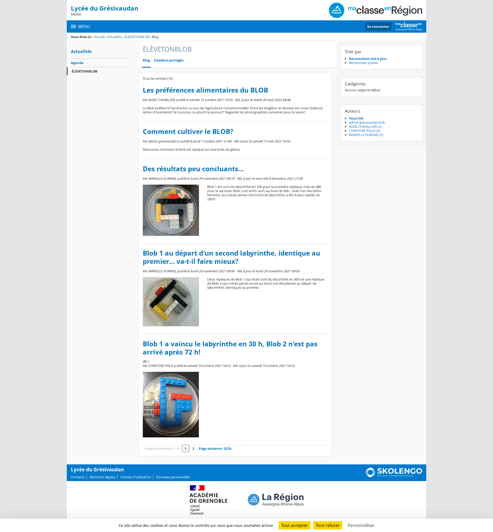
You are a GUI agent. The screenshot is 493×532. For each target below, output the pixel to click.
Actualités (114, 36)
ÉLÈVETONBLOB (137, 36)
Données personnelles (173, 477)
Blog (146, 60)
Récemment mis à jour (368, 59)
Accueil (99, 36)
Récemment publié (363, 63)
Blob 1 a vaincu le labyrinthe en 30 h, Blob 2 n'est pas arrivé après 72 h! (230, 348)
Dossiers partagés (168, 60)
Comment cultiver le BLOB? (188, 131)
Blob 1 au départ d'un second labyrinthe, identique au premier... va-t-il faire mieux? (231, 257)
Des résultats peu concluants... (193, 168)
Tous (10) (356, 118)
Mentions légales (102, 477)
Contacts (77, 477)
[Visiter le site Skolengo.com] (394, 476)
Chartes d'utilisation (135, 477)
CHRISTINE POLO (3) (364, 131)
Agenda (77, 62)
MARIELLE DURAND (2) (366, 135)
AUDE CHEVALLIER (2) (365, 126)
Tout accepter (294, 525)
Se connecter (378, 26)
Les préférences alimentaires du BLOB (205, 90)
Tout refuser (328, 525)
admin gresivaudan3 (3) (367, 122)
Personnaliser (361, 525)
